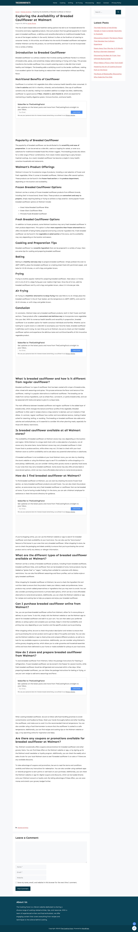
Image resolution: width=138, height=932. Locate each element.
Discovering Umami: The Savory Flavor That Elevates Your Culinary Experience (108, 41)
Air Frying (79, 3)
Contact (106, 3)
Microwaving (89, 3)
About (99, 3)
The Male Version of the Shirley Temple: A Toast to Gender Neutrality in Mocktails (108, 31)
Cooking (62, 3)
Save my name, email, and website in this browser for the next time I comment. (47, 882)
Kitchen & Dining (26, 12)
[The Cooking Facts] (23, 3)
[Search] (118, 12)
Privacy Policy (116, 3)
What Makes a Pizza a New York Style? (108, 63)
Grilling (70, 3)
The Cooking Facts (67, 928)
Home (55, 3)
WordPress (85, 928)
